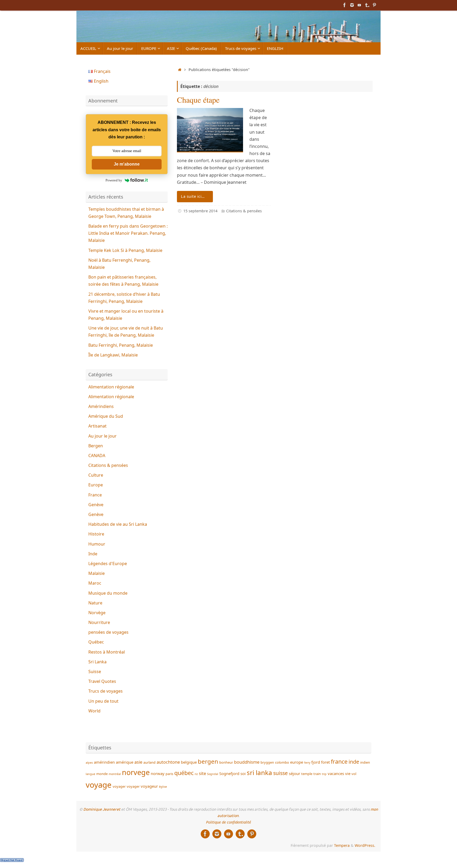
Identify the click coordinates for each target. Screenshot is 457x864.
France (95, 495)
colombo (282, 762)
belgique (189, 762)
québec (184, 773)
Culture (95, 475)
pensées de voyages (108, 632)
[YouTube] (359, 5)
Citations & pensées (244, 210)
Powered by (114, 180)
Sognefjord (229, 773)
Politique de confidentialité (228, 822)
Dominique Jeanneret (101, 809)
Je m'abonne (127, 164)
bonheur (226, 762)
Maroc (94, 583)
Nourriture (99, 622)
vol (353, 773)
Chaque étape (198, 99)
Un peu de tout (103, 701)
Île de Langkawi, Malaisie (113, 355)
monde (102, 773)
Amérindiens (101, 406)
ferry (307, 762)
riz (196, 774)
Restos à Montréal (106, 652)
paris (169, 773)
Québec (96, 642)
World (94, 711)
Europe (95, 485)
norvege (136, 772)
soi (243, 773)
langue (90, 774)
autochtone (168, 762)
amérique (124, 762)
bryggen (267, 762)
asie (138, 762)
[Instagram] (352, 5)
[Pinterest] (374, 5)
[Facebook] (344, 5)
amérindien (104, 762)
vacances (336, 773)
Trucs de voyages (105, 691)
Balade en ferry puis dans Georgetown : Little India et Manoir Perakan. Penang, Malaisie (128, 233)
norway (157, 773)
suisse (280, 773)
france (339, 761)
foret (325, 762)
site (202, 773)
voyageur (149, 786)
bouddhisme (246, 762)
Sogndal (212, 774)
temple (306, 773)
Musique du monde (107, 593)
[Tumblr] (367, 5)
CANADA (96, 455)
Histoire (96, 534)
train (317, 773)
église (163, 786)
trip (324, 774)
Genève (95, 505)
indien (365, 762)
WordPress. (365, 845)
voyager (119, 786)
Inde (92, 554)
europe (296, 762)
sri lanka (259, 772)
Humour (96, 544)
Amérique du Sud (105, 416)
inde (354, 761)
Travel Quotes (102, 681)
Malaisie (96, 573)
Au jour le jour (102, 436)
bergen (208, 761)
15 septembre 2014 (200, 210)
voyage (99, 785)
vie (347, 773)
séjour (294, 773)
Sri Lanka (97, 662)
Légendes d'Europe (107, 563)
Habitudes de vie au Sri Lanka (117, 524)
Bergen (95, 446)
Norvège (97, 613)
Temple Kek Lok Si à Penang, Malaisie (125, 250)
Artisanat (97, 426)
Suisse (94, 671)
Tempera (342, 845)
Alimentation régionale (111, 387)
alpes (89, 762)
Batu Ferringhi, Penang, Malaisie (120, 345)
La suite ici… (193, 196)
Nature (95, 603)
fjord (315, 762)
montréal (115, 774)
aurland (149, 762)
